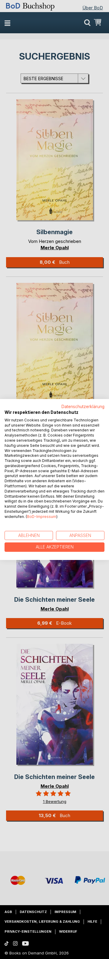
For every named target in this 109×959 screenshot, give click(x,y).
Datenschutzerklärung (82, 406)
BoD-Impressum (41, 516)
